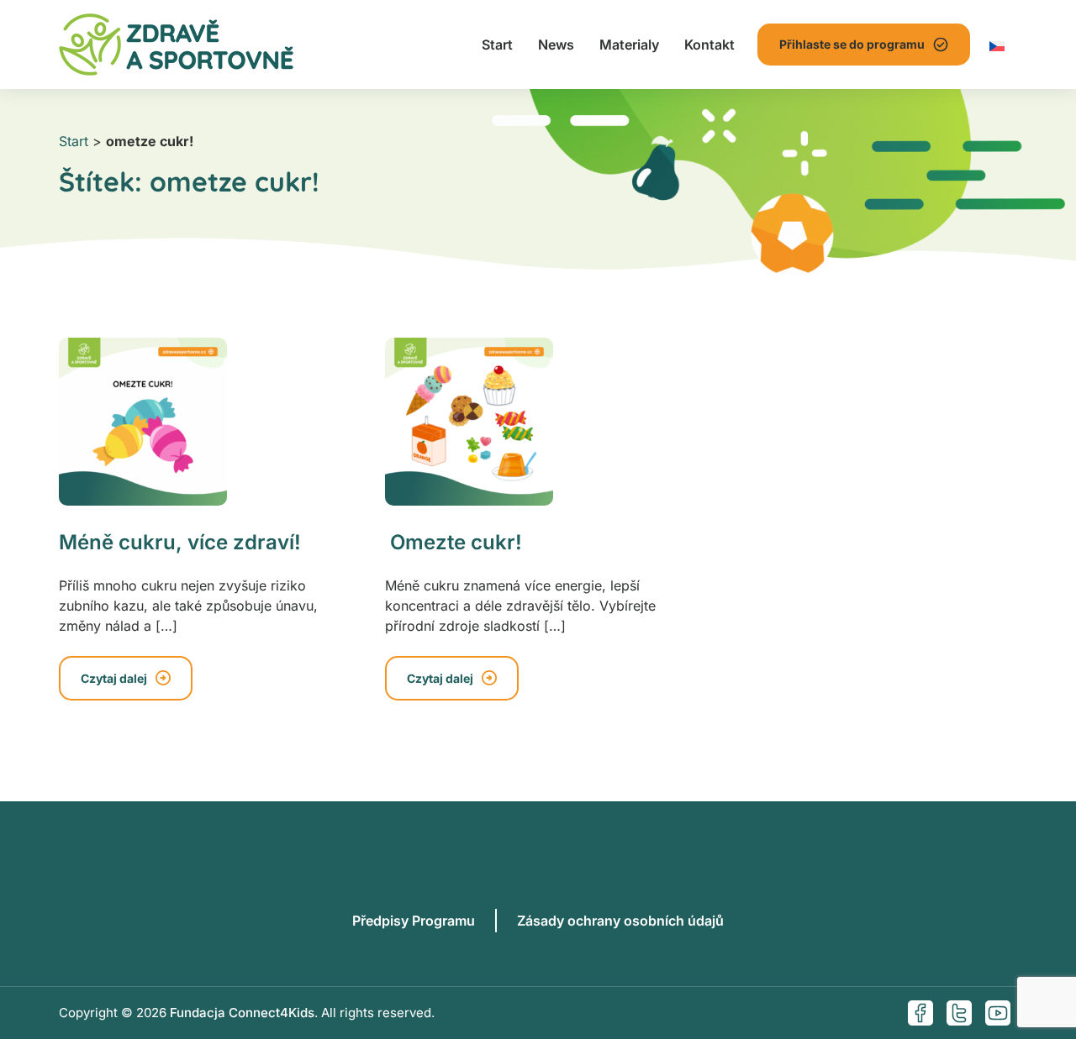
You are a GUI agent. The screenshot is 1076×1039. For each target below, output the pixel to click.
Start (497, 44)
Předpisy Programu (413, 920)
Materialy (629, 44)
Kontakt (709, 44)
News (556, 44)
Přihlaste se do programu (852, 44)
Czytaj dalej (114, 678)
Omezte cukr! (453, 542)
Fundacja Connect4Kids (242, 1013)
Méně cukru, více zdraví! (180, 542)
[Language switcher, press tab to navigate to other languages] (997, 44)
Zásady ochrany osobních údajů (620, 920)
